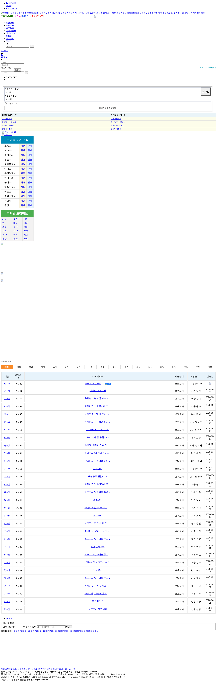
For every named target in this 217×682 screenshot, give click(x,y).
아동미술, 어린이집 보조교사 (98, 593)
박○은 (7, 384)
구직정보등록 (7, 119)
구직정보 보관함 (8, 126)
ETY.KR (4, 51)
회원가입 (13, 3)
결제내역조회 (7, 129)
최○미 (7, 476)
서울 (4, 219)
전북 (26, 231)
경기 (15, 219)
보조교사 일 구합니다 (97, 437)
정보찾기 (212, 67)
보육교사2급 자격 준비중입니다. (98, 453)
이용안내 (10, 36)
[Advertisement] (76, 304)
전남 (4, 235)
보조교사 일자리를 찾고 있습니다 (98, 578)
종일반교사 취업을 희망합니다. (98, 461)
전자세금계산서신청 (66, 669)
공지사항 (10, 39)
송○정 (7, 445)
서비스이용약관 (25, 669)
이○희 (7, 406)
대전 (26, 223)
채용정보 (10, 23)
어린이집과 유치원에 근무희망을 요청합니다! (98, 484)
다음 (83, 631)
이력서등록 (11, 31)
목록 (10, 618)
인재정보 (10, 25)
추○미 (7, 547)
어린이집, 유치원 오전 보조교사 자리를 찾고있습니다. (98, 531)
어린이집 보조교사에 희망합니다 (98, 406)
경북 (4, 231)
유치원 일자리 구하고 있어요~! (98, 585)
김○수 (7, 469)
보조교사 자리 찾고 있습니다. (98, 523)
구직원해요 (97, 601)
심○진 (7, 515)
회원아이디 (12, 89)
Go (32, 46)
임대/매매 (10, 41)
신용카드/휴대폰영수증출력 (44, 669)
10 (77, 631)
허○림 (7, 422)
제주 (4, 238)
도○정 (7, 531)
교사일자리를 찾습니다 (97, 429)
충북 (15, 235)
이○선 (7, 484)
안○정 (7, 554)
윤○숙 (7, 414)
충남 (26, 235)
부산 (4, 223)
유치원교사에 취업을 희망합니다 (98, 422)
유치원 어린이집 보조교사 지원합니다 (98, 398)
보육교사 (97, 468)
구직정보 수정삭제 (9, 122)
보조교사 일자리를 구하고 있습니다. (95, 383)
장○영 (7, 578)
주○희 (7, 601)
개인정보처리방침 (9, 669)
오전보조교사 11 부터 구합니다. (98, 414)
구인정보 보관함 (117, 126)
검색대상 (7, 627)
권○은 (7, 586)
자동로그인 (12, 103)
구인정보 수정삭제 (118, 122)
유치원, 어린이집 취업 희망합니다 (98, 445)
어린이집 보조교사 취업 (98, 562)
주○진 (7, 492)
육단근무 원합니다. (97, 476)
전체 (26, 238)
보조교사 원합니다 (97, 609)
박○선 (7, 609)
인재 (30, 146)
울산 (15, 227)
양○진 (7, 523)
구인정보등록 (116, 119)
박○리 (7, 500)
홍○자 (7, 391)
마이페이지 (11, 33)
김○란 (7, 593)
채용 (23, 146)
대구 (15, 223)
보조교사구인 (97, 546)
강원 (26, 227)
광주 (4, 227)
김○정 (7, 398)
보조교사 (97, 500)
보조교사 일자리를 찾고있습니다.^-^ (98, 539)
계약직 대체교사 (98, 390)
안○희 (7, 508)
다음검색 (94, 631)
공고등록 (10, 28)
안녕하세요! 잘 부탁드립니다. (98, 507)
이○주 (7, 430)
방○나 (7, 570)
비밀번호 (11, 96)
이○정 (7, 539)
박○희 (7, 437)
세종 (15, 238)
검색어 (31, 627)
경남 (15, 231)
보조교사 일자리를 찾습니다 (98, 492)
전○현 (7, 562)
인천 (26, 219)
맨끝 (88, 631)
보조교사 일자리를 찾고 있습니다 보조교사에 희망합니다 (98, 554)
